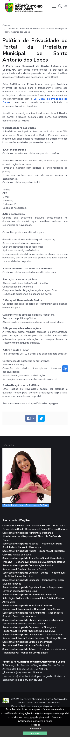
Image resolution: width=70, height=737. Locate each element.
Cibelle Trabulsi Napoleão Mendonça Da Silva (25, 505)
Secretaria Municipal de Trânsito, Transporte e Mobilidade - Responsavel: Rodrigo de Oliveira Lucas (34, 651)
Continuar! (35, 733)
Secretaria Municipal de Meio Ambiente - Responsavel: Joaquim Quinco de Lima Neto (32, 614)
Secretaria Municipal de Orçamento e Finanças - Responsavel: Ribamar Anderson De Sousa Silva (29, 629)
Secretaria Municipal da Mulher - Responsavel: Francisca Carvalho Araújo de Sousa (33, 552)
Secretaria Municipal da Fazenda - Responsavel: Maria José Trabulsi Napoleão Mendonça (32, 545)
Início (7, 25)
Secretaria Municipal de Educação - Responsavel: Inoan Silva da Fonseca (33, 582)
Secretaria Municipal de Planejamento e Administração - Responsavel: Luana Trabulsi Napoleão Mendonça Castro (34, 636)
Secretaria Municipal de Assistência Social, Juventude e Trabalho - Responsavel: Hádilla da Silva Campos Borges (33, 560)
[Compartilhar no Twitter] (41, 418)
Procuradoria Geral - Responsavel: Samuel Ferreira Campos (35, 529)
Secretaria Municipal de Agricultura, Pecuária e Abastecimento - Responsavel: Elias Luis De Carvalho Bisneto (32, 536)
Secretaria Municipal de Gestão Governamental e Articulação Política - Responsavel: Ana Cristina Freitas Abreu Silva (33, 598)
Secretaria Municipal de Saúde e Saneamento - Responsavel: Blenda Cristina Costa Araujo (28, 643)
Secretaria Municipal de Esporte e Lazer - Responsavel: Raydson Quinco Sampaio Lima (33, 589)
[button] (60, 6)
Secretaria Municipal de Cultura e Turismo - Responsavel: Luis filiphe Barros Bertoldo (33, 574)
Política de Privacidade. (35, 727)
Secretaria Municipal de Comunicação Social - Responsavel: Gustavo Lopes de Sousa (27, 567)
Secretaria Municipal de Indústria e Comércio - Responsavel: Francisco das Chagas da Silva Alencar (31, 607)
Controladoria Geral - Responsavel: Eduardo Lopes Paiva (33, 525)
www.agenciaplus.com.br (45, 706)
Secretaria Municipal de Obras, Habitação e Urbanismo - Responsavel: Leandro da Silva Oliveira (33, 622)
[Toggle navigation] (53, 6)
